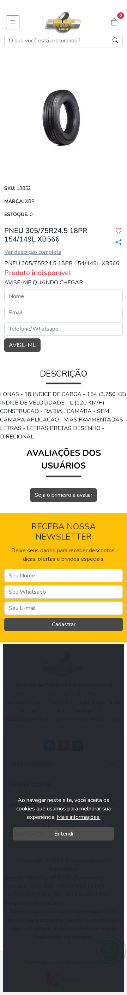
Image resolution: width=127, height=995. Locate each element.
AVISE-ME (22, 345)
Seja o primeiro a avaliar (63, 495)
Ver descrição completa (32, 252)
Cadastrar (63, 624)
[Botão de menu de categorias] (12, 22)
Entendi (63, 834)
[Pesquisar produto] (115, 40)
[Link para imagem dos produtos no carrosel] (63, 117)
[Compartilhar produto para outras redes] (116, 242)
